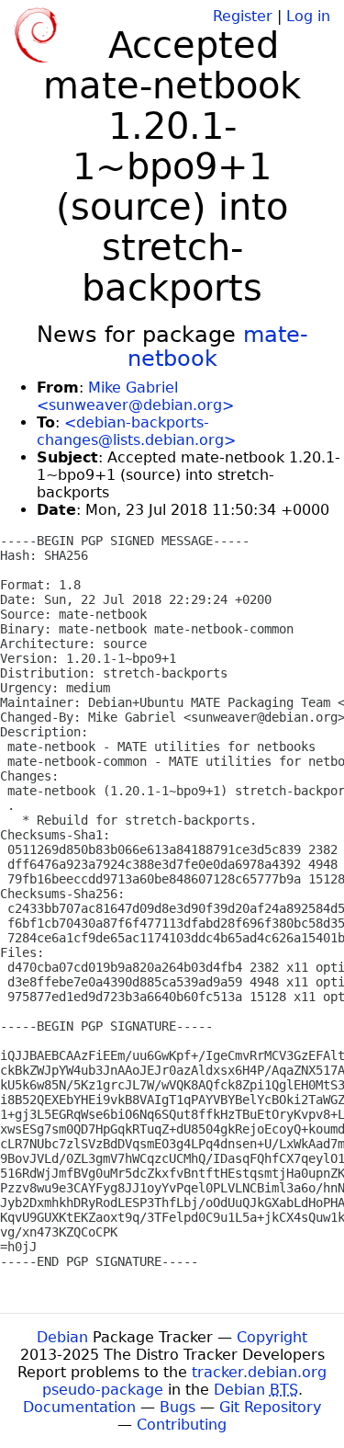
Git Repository (270, 1407)
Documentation (79, 1407)
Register (242, 16)
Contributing (182, 1424)
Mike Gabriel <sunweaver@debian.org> (135, 396)
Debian (62, 1337)
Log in (308, 16)
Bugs (177, 1407)
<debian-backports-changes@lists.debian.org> (136, 431)
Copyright (272, 1337)
